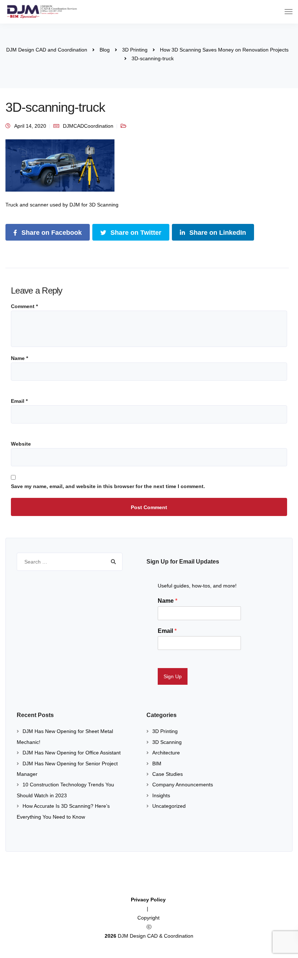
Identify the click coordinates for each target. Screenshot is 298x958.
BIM (156, 763)
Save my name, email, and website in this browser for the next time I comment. (108, 486)
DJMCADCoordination (88, 126)
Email (19, 401)
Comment (24, 306)
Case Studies (167, 774)
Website (21, 443)
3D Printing (165, 731)
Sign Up (173, 676)
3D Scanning (167, 742)
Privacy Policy (149, 899)
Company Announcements (182, 784)
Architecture (166, 753)
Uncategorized (169, 806)
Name (19, 358)
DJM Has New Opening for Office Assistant (72, 753)
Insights (161, 795)
